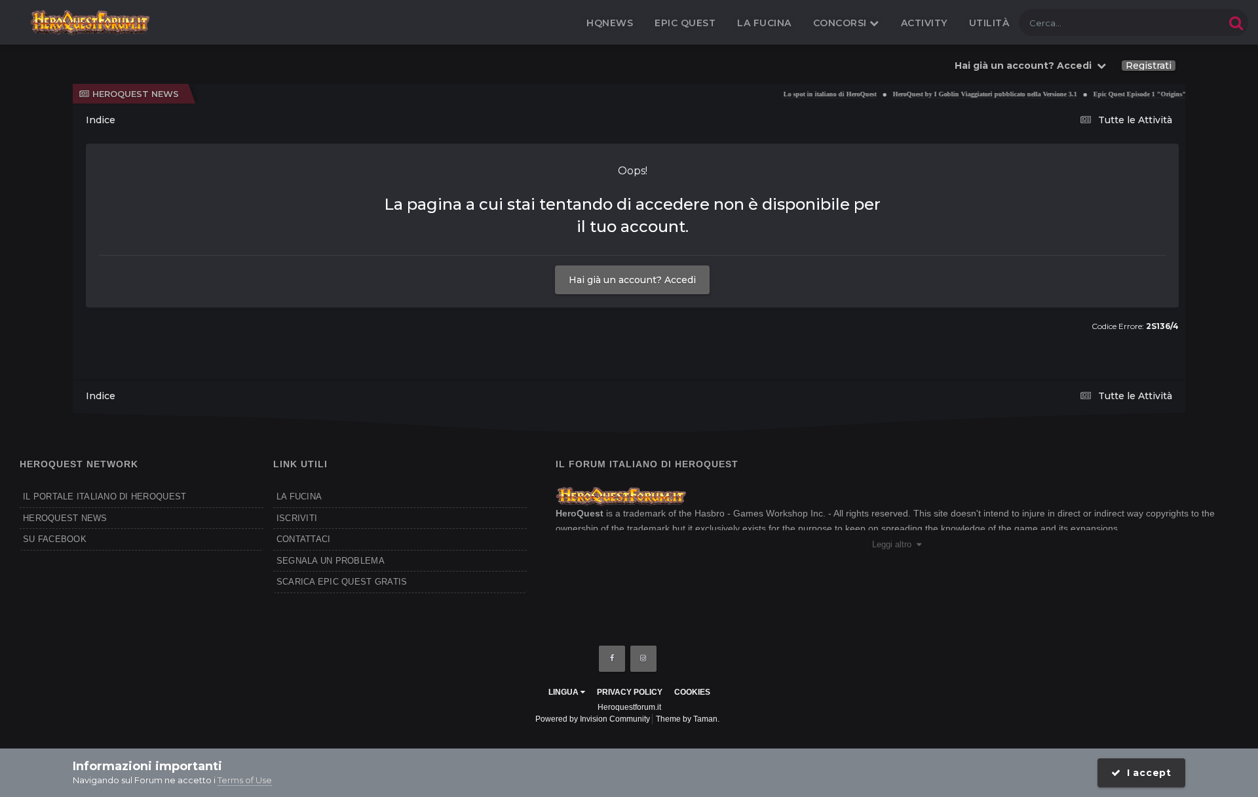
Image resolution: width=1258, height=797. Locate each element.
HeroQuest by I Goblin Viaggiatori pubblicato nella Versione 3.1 (970, 94)
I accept (1146, 773)
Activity (924, 23)
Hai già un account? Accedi (1026, 65)
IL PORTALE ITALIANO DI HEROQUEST (104, 496)
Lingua (564, 692)
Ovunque (1188, 23)
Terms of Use (245, 780)
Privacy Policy (629, 692)
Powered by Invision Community (592, 719)
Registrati (1149, 65)
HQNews (609, 23)
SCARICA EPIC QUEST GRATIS (342, 582)
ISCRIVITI (296, 518)
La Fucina (764, 23)
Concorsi (841, 23)
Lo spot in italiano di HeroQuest (815, 94)
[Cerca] (1236, 22)
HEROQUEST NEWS (65, 518)
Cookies (692, 692)
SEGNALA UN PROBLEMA (330, 561)
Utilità (989, 23)
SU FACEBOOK (54, 539)
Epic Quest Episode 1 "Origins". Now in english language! (1163, 94)
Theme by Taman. (687, 719)
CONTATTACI (303, 539)
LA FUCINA (299, 496)
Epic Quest (685, 23)
